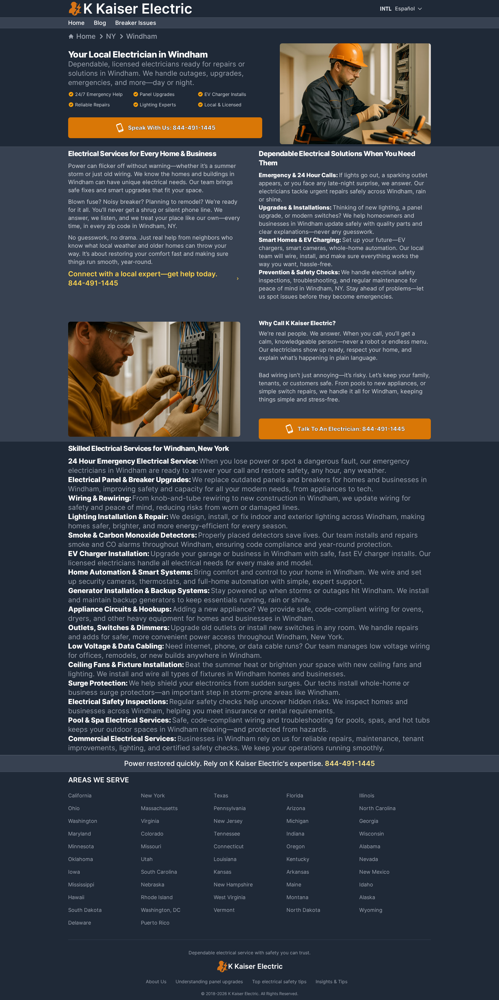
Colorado (152, 834)
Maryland (79, 834)
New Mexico (374, 872)
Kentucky (297, 859)
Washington (82, 821)
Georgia (368, 821)
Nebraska (152, 885)
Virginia (150, 821)
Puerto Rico (155, 923)
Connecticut (229, 846)
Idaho (366, 885)
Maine (293, 885)
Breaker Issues (135, 22)
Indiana (295, 834)
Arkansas (297, 872)
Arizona (295, 808)
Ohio (74, 808)
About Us (156, 981)
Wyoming (370, 910)
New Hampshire (233, 885)
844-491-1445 (350, 763)
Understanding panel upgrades (209, 981)
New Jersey (228, 821)
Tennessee (227, 834)
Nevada (368, 859)
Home (76, 22)
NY (111, 36)
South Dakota (85, 910)
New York (153, 795)
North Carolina (377, 808)
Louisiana (225, 859)
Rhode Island (157, 897)
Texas (221, 795)
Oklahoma (80, 859)
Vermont (224, 910)
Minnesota (81, 846)
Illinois (366, 795)
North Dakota (303, 910)
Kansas (222, 872)
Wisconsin (371, 834)
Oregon (295, 846)
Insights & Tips (331, 981)
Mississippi (81, 885)
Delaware (79, 923)
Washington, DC (160, 910)
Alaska (367, 897)
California (80, 795)
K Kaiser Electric (243, 993)
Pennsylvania (230, 808)
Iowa (74, 872)
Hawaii (76, 897)
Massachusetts (159, 808)
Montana (297, 897)
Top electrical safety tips (279, 981)
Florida (294, 795)
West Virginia (229, 897)
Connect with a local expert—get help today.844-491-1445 (142, 278)
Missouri (151, 846)
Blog (100, 22)
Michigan (297, 821)
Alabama (369, 846)
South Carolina (159, 872)
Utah (147, 859)
